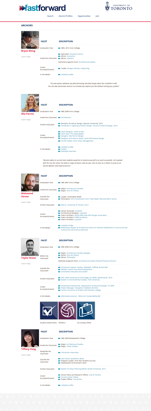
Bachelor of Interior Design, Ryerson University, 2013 (82, 123)
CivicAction (77, 379)
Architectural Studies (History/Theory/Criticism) (97, 261)
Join (97, 16)
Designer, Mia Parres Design (72, 136)
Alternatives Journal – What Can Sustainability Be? (81, 296)
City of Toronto (95, 375)
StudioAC (78, 211)
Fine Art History (73, 190)
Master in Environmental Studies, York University (80, 280)
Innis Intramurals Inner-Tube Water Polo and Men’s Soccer (94, 199)
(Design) (86, 253)
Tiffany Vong (28, 349)
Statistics (70, 58)
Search (50, 16)
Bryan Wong (28, 50)
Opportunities (84, 16)
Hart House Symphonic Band (72, 358)
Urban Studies (72, 346)
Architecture (66, 117)
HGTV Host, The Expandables (72, 134)
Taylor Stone (28, 257)
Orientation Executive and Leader (74, 271)
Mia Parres (27, 113)
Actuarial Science (76, 54)
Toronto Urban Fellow (69, 377)
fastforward (32, 2)
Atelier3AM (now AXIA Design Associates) (90, 215)
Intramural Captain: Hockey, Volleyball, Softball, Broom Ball (84, 267)
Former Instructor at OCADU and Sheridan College (81, 290)
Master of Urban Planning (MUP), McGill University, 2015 (83, 369)
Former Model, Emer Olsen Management (77, 141)
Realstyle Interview (68, 151)
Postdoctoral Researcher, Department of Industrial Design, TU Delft (87, 286)
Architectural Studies (87, 62)
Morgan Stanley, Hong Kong (78, 68)
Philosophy (71, 257)
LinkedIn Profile (67, 225)
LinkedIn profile (67, 74)
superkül (83, 213)
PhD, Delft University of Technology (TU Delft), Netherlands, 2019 (86, 277)
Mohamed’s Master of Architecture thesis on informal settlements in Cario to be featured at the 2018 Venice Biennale (94, 228)
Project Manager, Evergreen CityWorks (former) (79, 288)
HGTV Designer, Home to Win (72, 132)
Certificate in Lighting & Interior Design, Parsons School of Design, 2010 (89, 126)
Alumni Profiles (66, 16)
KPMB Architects (80, 217)
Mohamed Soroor (27, 195)
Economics (71, 56)
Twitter (64, 149)
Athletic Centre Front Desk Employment (76, 269)
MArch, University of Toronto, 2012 (74, 205)
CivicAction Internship (69, 352)
